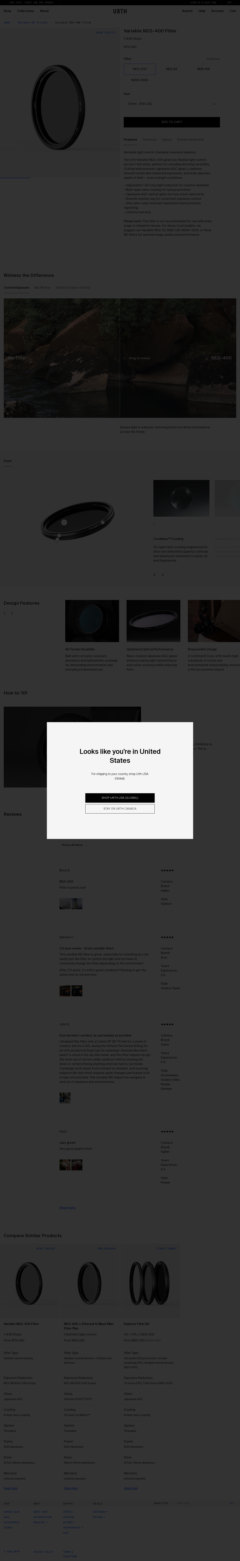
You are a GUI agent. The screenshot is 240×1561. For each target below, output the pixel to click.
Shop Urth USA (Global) (120, 798)
